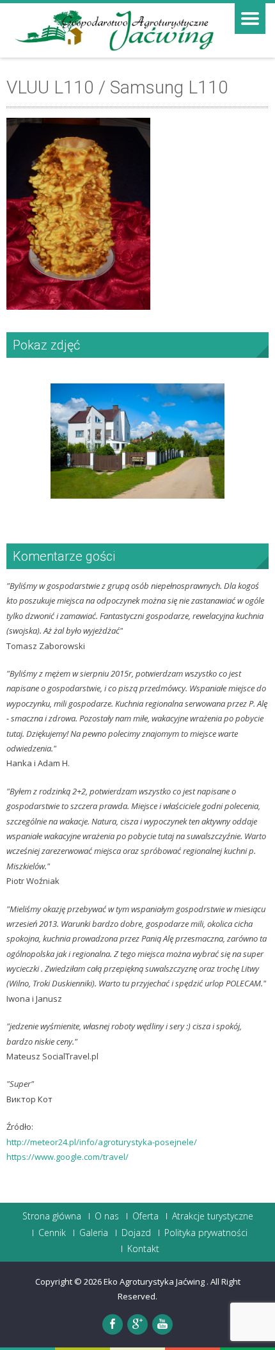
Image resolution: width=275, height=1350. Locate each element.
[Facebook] (112, 1324)
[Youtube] (162, 1324)
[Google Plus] (137, 1324)
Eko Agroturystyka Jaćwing (155, 1281)
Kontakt (143, 1249)
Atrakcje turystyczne (212, 1216)
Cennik (52, 1233)
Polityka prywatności (206, 1233)
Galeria (93, 1233)
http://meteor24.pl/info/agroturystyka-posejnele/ (101, 1142)
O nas (107, 1216)
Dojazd (136, 1233)
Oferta (145, 1216)
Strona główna (51, 1216)
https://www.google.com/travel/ (67, 1156)
